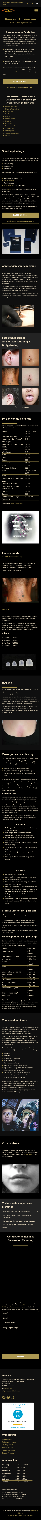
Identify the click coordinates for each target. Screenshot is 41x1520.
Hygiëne (8, 121)
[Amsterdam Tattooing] (8, 10)
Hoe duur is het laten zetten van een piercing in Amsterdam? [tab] (18, 1216)
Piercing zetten (7, 1445)
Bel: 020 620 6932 (19, 81)
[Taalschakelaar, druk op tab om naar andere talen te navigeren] (37, 3)
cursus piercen (28, 1154)
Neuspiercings (9, 180)
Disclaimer (18, 1515)
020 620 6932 (8, 1389)
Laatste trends (10, 118)
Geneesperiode (10, 126)
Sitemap (30, 1515)
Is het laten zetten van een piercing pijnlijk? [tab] (17, 1211)
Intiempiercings (9, 185)
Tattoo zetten (7, 1439)
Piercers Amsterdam (12, 109)
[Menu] (36, 10)
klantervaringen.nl (21, 1427)
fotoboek (8, 189)
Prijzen (7, 116)
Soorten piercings (11, 106)
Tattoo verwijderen (9, 1442)
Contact (7, 135)
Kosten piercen (7, 1447)
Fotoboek (8, 114)
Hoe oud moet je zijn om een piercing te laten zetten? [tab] (18, 1226)
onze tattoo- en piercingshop (20, 72)
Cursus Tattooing (8, 1450)
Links (24, 1515)
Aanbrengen (9, 111)
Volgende (25, 407)
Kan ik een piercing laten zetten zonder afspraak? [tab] (19, 1221)
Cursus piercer (10, 130)
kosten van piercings (16, 503)
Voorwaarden (9, 128)
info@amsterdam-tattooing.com (19, 87)
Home (11, 23)
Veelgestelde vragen (12, 133)
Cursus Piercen (8, 1453)
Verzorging (8, 123)
